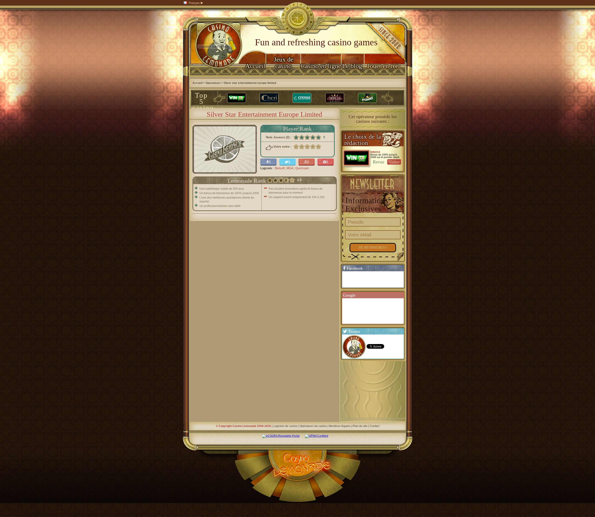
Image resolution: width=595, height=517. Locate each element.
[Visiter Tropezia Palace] (334, 98)
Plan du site (360, 426)
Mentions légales (339, 426)
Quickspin (302, 168)
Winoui (375, 152)
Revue (378, 161)
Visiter (394, 161)
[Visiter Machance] (367, 98)
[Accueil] (214, 75)
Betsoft (280, 168)
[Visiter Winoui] (236, 98)
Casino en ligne (321, 66)
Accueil (255, 66)
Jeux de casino (283, 63)
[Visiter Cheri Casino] (269, 98)
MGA (290, 168)
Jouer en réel (383, 66)
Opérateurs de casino (313, 426)
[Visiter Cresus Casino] (301, 98)
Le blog (352, 66)
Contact (374, 426)
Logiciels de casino (285, 426)
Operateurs (213, 83)
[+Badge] (375, 310)
